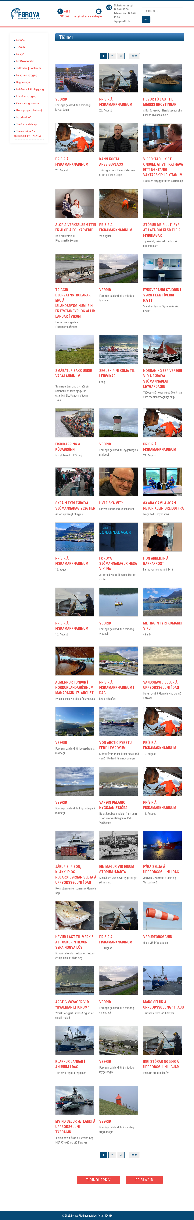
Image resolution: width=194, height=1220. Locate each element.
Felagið (20, 54)
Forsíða (20, 40)
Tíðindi (20, 47)
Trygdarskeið (23, 117)
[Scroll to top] (185, 1211)
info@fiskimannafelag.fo (88, 16)
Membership (27, 61)
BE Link (122, 1215)
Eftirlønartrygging (26, 96)
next (134, 56)
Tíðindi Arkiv (98, 1180)
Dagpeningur (23, 82)
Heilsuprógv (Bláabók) (29, 110)
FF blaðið (144, 1180)
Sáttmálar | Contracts (28, 68)
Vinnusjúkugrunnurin (27, 103)
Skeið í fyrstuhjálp (26, 124)
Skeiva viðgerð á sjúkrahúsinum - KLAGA (27, 133)
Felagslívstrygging (26, 75)
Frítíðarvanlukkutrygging (30, 89)
